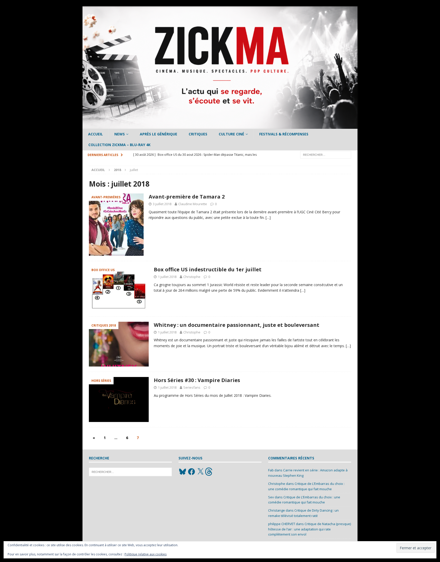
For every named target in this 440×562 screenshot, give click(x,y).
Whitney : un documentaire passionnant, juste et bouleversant (236, 324)
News (119, 134)
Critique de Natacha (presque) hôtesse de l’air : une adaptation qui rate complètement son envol (309, 529)
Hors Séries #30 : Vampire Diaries (197, 380)
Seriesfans (191, 387)
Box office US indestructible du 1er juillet (208, 269)
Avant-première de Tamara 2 (187, 196)
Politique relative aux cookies (146, 554)
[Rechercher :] (325, 154)
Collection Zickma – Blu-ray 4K (119, 144)
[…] (268, 217)
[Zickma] (220, 125)
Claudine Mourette (192, 204)
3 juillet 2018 (162, 204)
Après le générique (158, 134)
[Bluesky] (182, 472)
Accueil (95, 134)
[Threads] (209, 472)
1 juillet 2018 (167, 276)
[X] (200, 472)
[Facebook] (191, 472)
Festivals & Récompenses (283, 134)
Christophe (191, 276)
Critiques (198, 134)
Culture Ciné (231, 134)
